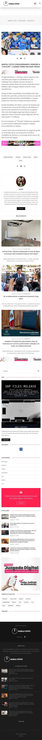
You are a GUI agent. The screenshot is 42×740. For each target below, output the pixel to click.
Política (3, 469)
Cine (2, 476)
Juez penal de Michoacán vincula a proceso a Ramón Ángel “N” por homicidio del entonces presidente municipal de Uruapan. (21, 695)
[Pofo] (11, 3)
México (14, 602)
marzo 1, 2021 (12, 20)
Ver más (21, 208)
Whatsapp (10, 605)
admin (23, 20)
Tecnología (4, 461)
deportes (18, 157)
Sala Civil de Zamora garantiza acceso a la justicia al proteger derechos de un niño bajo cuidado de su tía (21, 713)
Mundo (21, 598)
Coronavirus (5, 602)
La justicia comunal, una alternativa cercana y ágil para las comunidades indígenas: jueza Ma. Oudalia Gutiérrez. (21, 704)
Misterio (18, 605)
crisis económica (8, 157)
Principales (4, 472)
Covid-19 (26, 602)
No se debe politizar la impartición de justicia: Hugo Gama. (21, 297)
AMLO (3, 605)
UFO (2, 483)
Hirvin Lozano (27, 157)
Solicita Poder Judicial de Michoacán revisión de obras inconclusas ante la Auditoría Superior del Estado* (21, 253)
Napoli (36, 157)
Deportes (30, 20)
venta (20, 160)
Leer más (5, 439)
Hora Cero (27, 249)
